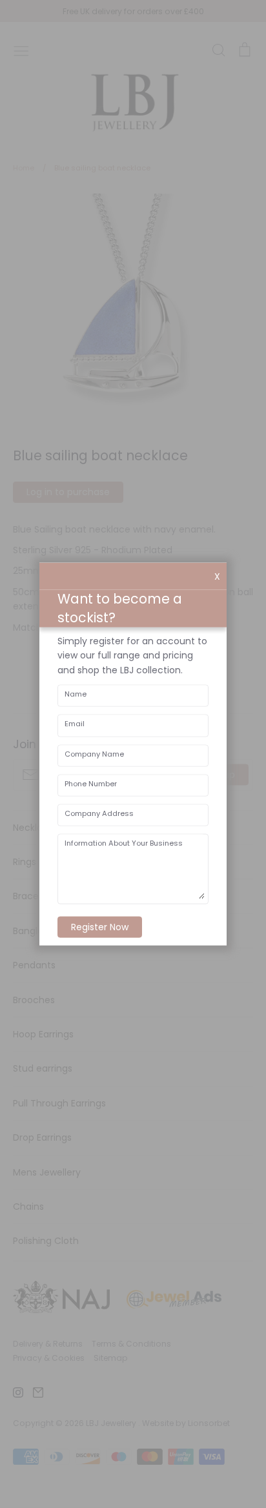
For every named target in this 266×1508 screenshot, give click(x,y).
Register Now (99, 926)
